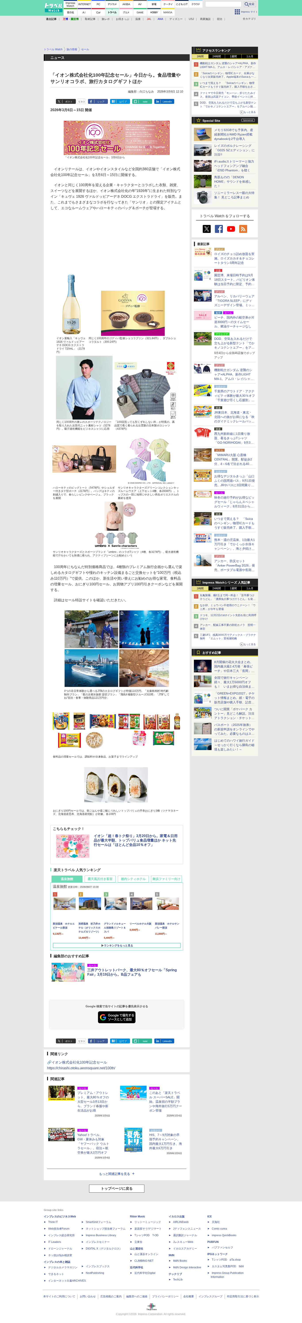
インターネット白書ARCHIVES (67, 1280)
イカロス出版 (177, 1216)
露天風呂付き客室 (100, 879)
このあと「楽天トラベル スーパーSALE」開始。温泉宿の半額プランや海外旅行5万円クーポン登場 (165, 1101)
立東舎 (138, 1242)
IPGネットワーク (217, 1254)
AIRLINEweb (181, 1222)
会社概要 (188, 1296)
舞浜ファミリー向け (166, 879)
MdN (171, 1255)
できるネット (56, 1274)
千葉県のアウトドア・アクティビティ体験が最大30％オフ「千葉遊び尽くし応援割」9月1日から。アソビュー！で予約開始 (234, 400)
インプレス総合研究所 (61, 1235)
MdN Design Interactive (187, 1267)
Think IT (53, 1222)
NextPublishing (95, 1273)
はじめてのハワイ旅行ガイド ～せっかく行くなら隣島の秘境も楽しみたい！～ (234, 745)
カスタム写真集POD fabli (228, 1266)
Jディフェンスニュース (187, 1228)
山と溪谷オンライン (146, 1254)
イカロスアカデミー (185, 1248)
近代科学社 (136, 1267)
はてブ (123, 101)
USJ (191, 19)
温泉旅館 (67, 879)
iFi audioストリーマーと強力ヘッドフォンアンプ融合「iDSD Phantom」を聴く (234, 166)
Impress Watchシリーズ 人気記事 (226, 582)
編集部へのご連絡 (136, 1296)
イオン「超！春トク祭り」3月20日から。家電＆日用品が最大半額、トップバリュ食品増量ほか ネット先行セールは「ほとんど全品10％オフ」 (136, 840)
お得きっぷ (122, 19)
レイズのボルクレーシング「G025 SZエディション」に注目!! (234, 150)
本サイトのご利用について (59, 1296)
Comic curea (219, 1228)
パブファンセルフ (222, 1247)
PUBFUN (213, 1242)
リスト (81, 101)
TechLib (178, 1279)
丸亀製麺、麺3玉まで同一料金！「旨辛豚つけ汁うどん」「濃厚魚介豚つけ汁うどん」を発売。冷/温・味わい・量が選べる (227, 599)
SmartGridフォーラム (98, 1222)
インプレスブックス (98, 1266)
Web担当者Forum (58, 1228)
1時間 (200, 56)
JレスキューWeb (183, 1242)
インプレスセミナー (98, 1242)
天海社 (216, 1222)
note (145, 101)
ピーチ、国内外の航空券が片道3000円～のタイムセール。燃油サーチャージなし (234, 322)
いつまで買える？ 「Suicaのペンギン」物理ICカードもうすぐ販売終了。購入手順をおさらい (228, 86)
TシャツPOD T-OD (146, 1235)
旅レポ (106, 19)
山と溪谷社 (136, 1248)
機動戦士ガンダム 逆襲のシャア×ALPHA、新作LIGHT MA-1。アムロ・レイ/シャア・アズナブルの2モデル (228, 67)
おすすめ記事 (212, 652)
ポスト (69, 101)
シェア (101, 101)
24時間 (216, 56)
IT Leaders (54, 1242)
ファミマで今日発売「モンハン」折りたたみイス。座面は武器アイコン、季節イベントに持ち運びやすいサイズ (228, 96)
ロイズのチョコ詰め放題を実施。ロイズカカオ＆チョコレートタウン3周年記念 (234, 258)
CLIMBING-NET (143, 1260)
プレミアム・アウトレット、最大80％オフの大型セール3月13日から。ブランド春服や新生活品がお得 (93, 1101)
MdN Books (180, 1260)
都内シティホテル (133, 879)
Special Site (211, 120)
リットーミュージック (147, 1222)
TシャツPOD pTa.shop (226, 1259)
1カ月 (250, 56)
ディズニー (176, 19)
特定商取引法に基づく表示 (243, 1296)
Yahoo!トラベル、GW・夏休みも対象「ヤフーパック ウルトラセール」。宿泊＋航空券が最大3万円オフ (93, 1143)
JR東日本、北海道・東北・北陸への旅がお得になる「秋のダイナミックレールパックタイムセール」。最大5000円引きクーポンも (234, 421)
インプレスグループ (210, 1296)
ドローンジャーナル (60, 1248)
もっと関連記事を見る (114, 1174)
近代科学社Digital (144, 1273)
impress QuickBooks (224, 1235)
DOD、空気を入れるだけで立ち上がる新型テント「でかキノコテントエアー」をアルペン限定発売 (228, 106)
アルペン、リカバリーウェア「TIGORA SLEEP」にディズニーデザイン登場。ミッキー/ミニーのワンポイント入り (234, 305)
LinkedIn (167, 101)
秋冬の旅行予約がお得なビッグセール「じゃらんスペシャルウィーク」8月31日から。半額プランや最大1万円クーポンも (234, 506)
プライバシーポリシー (165, 1296)
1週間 (233, 56)
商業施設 (205, 19)
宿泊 (219, 19)
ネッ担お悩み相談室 (60, 1255)
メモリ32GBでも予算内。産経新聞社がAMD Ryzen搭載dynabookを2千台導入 (233, 134)
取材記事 (90, 19)
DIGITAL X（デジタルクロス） (104, 1248)
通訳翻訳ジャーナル (185, 1235)
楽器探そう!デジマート (148, 1228)
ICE (209, 1216)
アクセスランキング (216, 50)
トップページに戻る (117, 1188)
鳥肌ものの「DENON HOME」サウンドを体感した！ (232, 181)
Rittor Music (137, 1216)
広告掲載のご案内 (111, 1296)
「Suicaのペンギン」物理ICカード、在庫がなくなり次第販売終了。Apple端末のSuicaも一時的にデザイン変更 (228, 77)
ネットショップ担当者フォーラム (106, 1228)
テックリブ (175, 1274)
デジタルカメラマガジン (62, 1267)
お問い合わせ (88, 1296)
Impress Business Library (101, 1235)
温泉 (138, 19)
